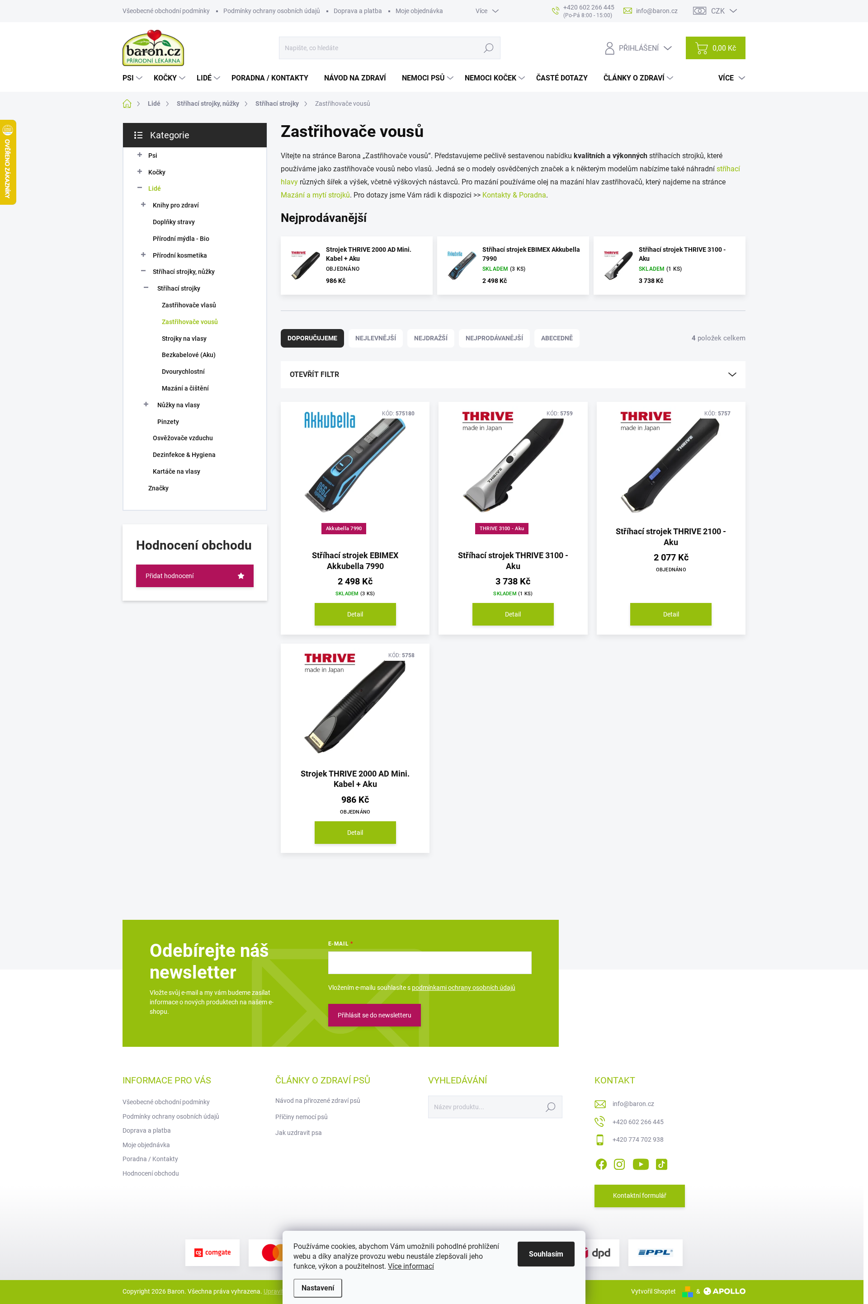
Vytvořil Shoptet (653, 1291)
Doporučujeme (312, 338)
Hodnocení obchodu (151, 1173)
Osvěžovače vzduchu (183, 438)
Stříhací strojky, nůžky (184, 271)
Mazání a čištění (185, 388)
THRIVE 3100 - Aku (502, 529)
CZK (718, 11)
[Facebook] (601, 1162)
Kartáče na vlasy (176, 471)
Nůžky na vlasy (178, 405)
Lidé (154, 188)
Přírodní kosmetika (180, 255)
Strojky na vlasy (184, 338)
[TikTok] (661, 1162)
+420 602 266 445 (638, 1121)
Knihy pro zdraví (176, 205)
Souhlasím (546, 1254)
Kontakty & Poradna (514, 195)
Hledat (489, 48)
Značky (158, 488)
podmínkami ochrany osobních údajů (463, 987)
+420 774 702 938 (638, 1139)
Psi (152, 155)
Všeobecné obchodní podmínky (166, 10)
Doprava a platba (358, 10)
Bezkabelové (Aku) (189, 354)
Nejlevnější (375, 338)
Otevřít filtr (314, 374)
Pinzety (168, 421)
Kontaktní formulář (639, 1195)
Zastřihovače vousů (190, 321)
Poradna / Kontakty (150, 1159)
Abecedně (557, 338)
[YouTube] (641, 1162)
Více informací (411, 1266)
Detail (355, 614)
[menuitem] (134, 78)
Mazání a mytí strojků (315, 195)
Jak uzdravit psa (298, 1132)
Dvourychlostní (183, 371)
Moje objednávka (419, 10)
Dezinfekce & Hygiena (184, 454)
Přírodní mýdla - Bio (181, 238)
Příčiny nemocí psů (301, 1116)
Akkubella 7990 (344, 529)
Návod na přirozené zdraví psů (317, 1100)
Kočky (156, 172)
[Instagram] (619, 1162)
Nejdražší (431, 338)
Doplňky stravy (174, 222)
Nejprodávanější (494, 338)
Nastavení (318, 1288)
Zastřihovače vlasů (189, 305)
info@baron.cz (633, 1103)
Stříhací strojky (178, 288)
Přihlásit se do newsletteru (374, 1015)
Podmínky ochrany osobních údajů (271, 10)
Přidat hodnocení (169, 575)
